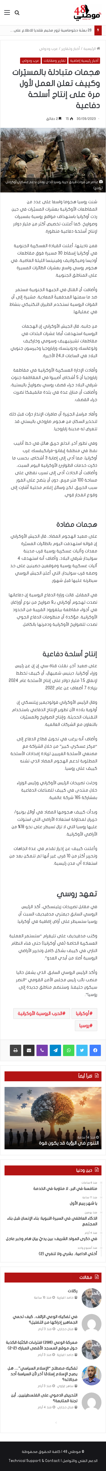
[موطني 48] (87, 12)
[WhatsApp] (68, 1050)
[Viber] (42, 1050)
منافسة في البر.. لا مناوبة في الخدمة (64, 30)
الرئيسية (90, 49)
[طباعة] (15, 1050)
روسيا (84, 1025)
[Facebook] (95, 1050)
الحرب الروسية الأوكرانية (40, 1013)
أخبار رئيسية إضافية (84, 60)
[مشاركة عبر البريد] (28, 1050)
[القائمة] (7, 14)
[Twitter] (82, 1050)
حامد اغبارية (65, 1297)
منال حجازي (65, 1329)
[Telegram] (55, 1050)
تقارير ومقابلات (55, 60)
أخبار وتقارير (70, 49)
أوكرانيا (82, 1013)
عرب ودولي (48, 49)
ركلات (72, 1291)
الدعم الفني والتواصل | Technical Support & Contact (53, 1461)
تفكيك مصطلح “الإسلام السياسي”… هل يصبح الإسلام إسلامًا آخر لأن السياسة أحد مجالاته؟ (42, 1373)
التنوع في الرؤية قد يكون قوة (69, 1143)
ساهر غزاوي (65, 1386)
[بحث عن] (17, 14)
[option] (53, 1118)
